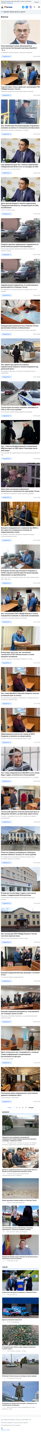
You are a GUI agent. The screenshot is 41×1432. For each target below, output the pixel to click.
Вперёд (31, 1107)
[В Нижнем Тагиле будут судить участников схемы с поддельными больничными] (20, 879)
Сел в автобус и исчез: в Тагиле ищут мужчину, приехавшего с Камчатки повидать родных (17, 1228)
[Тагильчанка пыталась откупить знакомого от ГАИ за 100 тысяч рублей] (20, 393)
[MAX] (30, 7)
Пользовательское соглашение (10, 1425)
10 (4, 50)
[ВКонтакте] (26, 7)
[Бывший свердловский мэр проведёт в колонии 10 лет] (20, 959)
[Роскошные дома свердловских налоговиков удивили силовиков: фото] (20, 1079)
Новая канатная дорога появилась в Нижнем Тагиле (19, 1292)
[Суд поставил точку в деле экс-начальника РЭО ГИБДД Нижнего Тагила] (20, 73)
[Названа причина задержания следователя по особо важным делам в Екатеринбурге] (20, 230)
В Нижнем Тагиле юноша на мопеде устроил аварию (19, 1376)
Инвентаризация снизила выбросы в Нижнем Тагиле (19, 1200)
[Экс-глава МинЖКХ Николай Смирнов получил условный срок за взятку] (20, 679)
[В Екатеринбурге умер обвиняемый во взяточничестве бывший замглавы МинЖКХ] (20, 32)
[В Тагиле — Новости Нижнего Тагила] (10, 7)
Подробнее (10, 3)
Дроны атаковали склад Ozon (12, 1319)
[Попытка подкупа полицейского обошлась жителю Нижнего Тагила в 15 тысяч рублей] (20, 838)
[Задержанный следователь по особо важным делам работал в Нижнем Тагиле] (20, 271)
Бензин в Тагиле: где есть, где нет (14, 12)
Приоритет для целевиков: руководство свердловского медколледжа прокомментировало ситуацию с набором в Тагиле (19, 1139)
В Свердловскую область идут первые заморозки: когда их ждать (19, 1347)
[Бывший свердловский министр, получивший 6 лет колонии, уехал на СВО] (20, 997)
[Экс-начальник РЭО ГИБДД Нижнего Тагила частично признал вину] (20, 920)
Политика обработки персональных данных (14, 1422)
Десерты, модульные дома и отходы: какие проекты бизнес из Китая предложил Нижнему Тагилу (19, 1170)
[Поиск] (34, 7)
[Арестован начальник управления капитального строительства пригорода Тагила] (20, 475)
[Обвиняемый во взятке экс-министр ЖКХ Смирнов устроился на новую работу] (20, 720)
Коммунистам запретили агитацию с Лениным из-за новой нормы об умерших (19, 1404)
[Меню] (39, 7)
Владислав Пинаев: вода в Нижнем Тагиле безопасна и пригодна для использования (20, 1257)
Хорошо (36, 2)
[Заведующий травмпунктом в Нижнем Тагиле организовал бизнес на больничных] (20, 312)
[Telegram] (23, 7)
